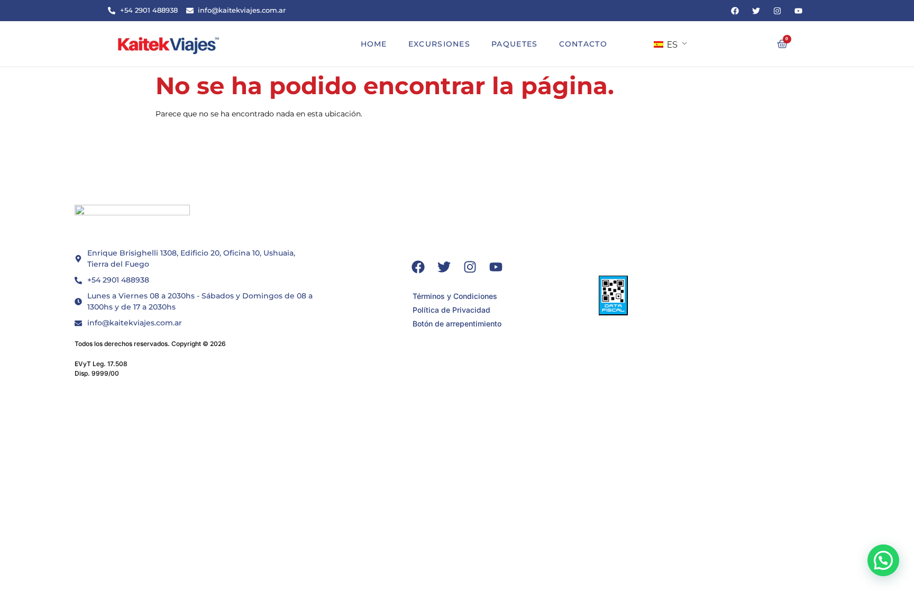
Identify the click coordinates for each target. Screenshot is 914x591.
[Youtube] (798, 11)
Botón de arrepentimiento (457, 323)
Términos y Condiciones (455, 296)
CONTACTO (583, 44)
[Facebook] (735, 11)
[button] (883, 560)
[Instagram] (777, 11)
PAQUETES (514, 44)
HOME (374, 44)
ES (671, 45)
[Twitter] (756, 11)
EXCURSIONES (439, 44)
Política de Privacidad (451, 309)
